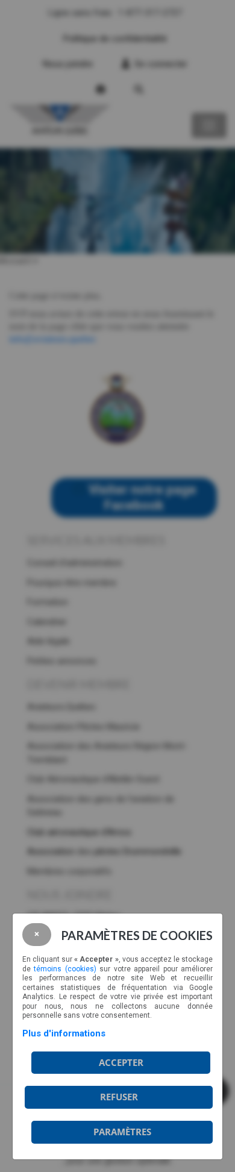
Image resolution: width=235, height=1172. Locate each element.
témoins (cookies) (65, 969)
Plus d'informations (63, 1033)
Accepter (121, 1062)
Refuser (119, 1097)
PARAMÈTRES (122, 1132)
